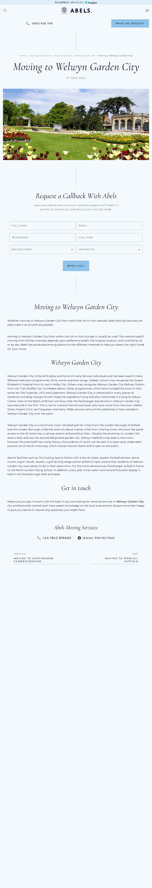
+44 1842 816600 (57, 538)
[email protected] (99, 538)
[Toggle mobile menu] (147, 10)
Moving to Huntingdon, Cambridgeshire (34, 560)
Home (22, 55)
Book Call (76, 265)
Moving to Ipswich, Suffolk (121, 560)
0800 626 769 (42, 23)
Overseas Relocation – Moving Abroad (51, 55)
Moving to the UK (85, 55)
